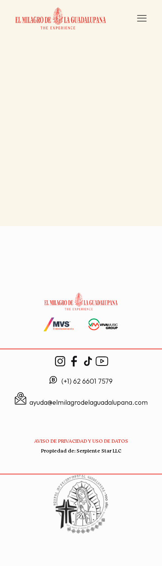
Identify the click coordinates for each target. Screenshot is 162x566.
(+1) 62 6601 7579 (87, 381)
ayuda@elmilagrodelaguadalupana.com (88, 402)
